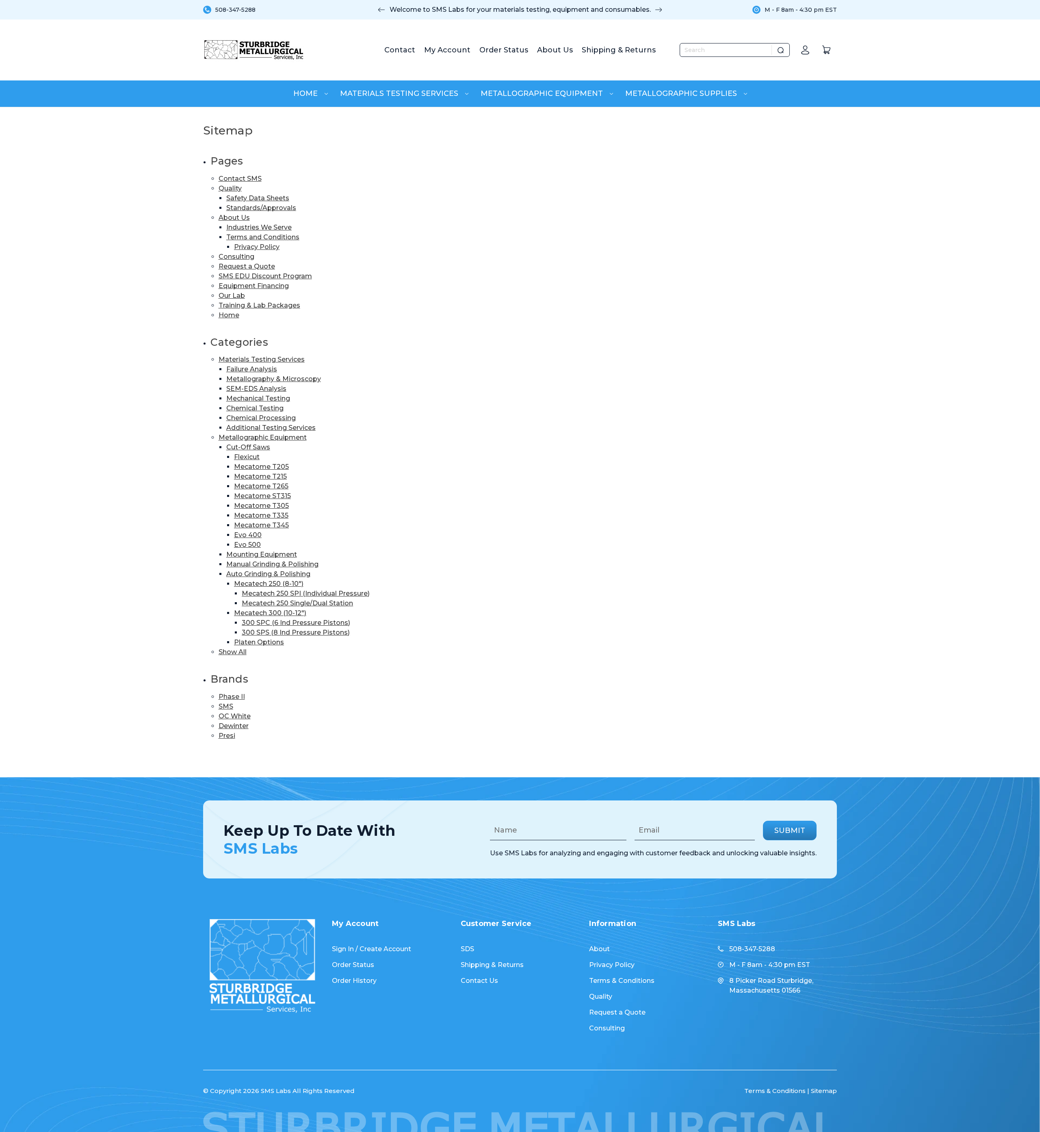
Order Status (503, 50)
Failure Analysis (251, 369)
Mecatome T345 (261, 525)
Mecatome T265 (261, 486)
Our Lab (232, 295)
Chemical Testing (255, 408)
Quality (230, 188)
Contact (399, 50)
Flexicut (247, 457)
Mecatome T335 (261, 515)
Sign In (343, 949)
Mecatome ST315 (262, 496)
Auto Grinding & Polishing (268, 574)
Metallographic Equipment (543, 93)
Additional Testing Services (271, 428)
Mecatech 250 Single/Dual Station (297, 603)
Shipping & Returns (619, 50)
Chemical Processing (261, 418)
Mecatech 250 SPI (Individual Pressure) (306, 593)
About (599, 949)
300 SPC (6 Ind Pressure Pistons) (296, 623)
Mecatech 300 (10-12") (270, 613)
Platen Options (259, 642)
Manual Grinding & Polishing (272, 564)
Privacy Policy (257, 247)
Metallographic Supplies (682, 93)
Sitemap (824, 1091)
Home (306, 93)
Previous (381, 10)
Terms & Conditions (621, 981)
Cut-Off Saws (248, 447)
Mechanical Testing (258, 398)
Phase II (232, 696)
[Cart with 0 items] (826, 50)
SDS (467, 949)
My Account (447, 50)
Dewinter (234, 726)
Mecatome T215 (260, 476)
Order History (354, 981)
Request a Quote (247, 266)
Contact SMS (240, 178)
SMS (226, 706)
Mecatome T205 (261, 467)
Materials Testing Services (400, 93)
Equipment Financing (254, 286)
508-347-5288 (235, 9)
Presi (227, 735)
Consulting (236, 256)
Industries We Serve (259, 227)
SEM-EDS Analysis (256, 389)
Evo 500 (247, 545)
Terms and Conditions (262, 237)
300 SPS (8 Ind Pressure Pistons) (296, 632)
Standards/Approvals (261, 208)
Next (658, 10)
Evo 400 (248, 535)
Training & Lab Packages (259, 305)
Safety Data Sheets (257, 198)
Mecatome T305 (261, 506)
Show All (233, 652)
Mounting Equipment (261, 554)
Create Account (385, 949)
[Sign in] (805, 50)
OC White (235, 716)
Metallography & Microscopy (273, 379)
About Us (555, 50)
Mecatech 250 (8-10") (268, 584)
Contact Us (479, 981)
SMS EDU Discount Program (265, 276)
